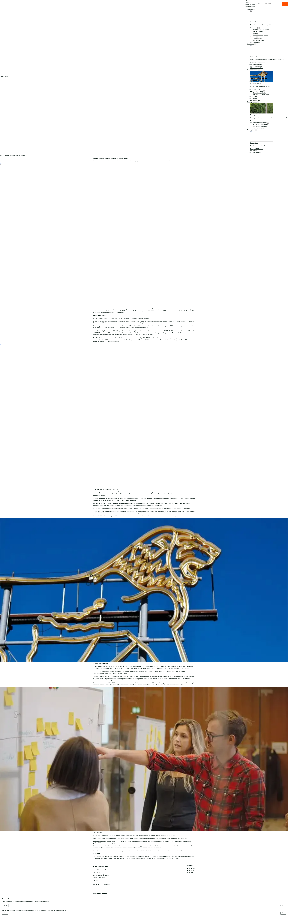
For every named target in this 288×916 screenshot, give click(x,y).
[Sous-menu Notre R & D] (255, 44)
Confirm (282, 905)
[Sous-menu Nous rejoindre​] (256, 130)
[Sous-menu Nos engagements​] (258, 102)
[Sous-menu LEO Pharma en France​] (264, 91)
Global (260, 3)
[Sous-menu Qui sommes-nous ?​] (259, 70)
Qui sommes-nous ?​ (255, 83)
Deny (5, 905)
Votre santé (253, 21)
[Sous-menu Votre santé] (254, 9)
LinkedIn (191, 870)
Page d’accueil (4, 155)
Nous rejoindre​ (254, 143)
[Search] (285, 4)
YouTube (191, 872)
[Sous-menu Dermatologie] (258, 28)
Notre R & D (253, 56)
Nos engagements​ (255, 115)
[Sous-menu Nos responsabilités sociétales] (268, 123)
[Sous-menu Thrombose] (257, 37)
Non (5, 913)
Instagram (192, 868)
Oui (283, 913)
